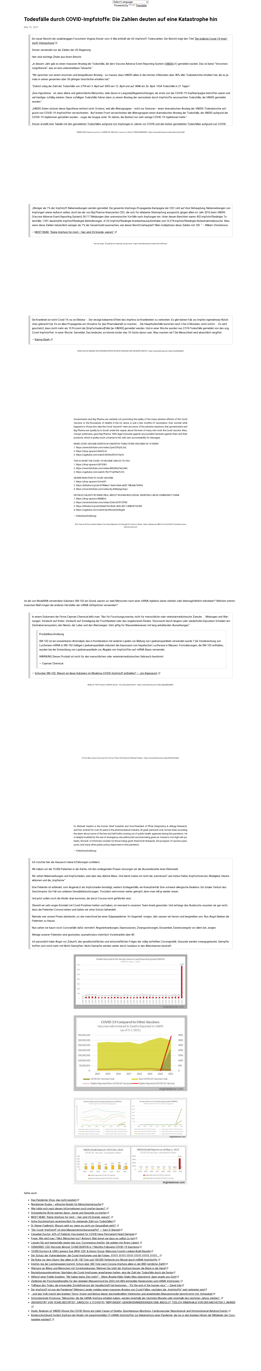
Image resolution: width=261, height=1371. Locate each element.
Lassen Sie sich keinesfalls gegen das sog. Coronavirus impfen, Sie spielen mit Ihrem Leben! (85, 1242)
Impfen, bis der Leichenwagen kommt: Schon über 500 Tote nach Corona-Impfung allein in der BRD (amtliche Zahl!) (98, 1264)
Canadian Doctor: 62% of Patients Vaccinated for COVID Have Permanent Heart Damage (82, 1234)
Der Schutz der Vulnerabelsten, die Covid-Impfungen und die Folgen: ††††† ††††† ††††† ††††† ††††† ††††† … (95, 1255)
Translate (141, 5)
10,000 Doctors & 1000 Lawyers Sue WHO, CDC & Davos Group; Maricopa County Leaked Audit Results (91, 1251)
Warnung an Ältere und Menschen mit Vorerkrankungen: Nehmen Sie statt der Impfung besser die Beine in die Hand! (98, 1268)
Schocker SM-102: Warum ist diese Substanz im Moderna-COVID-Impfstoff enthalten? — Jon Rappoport (96, 673)
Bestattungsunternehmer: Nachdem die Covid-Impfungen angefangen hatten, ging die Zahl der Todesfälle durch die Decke (102, 1272)
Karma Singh (42, 339)
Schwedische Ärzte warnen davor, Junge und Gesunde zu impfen (69, 1212)
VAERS (169, 63)
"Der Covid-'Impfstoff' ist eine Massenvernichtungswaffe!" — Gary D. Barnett (75, 1229)
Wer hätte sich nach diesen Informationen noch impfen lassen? (68, 1208)
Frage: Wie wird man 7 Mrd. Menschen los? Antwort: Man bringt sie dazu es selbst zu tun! (83, 1238)
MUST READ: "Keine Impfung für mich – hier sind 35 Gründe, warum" (74, 232)
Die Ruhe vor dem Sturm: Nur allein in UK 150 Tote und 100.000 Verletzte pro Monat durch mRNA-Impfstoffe (94, 1259)
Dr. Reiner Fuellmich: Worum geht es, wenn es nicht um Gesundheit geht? (73, 1225)
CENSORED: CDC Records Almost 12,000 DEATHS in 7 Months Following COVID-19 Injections (85, 1247)
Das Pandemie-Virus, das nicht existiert (54, 1200)
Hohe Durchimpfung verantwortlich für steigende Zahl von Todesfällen (72, 1221)
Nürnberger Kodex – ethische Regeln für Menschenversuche (66, 1204)
